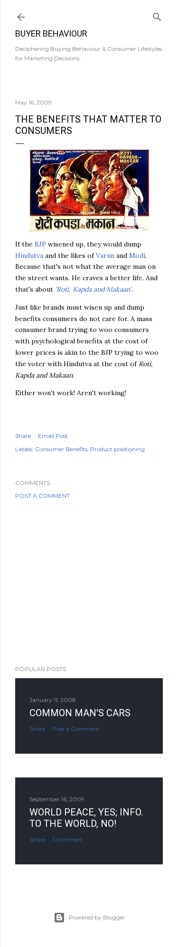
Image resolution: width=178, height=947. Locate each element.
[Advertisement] (89, 582)
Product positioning (117, 449)
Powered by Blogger (97, 917)
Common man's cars (80, 713)
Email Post (53, 435)
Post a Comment (42, 495)
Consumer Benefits (61, 449)
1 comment (67, 839)
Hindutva (29, 255)
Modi (137, 255)
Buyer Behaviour (51, 33)
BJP (40, 244)
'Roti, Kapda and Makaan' (93, 289)
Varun (105, 255)
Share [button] (23, 435)
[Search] (157, 15)
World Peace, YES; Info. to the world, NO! (86, 817)
